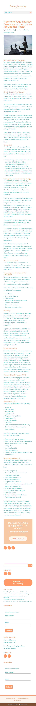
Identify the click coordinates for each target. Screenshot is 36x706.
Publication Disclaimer (22, 698)
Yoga (12, 32)
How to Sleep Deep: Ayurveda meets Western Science (17, 591)
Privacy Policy (17, 700)
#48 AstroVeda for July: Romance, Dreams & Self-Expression (18, 594)
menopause (7, 32)
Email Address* (9, 615)
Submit (9, 630)
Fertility (26, 30)
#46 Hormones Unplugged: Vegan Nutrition (14, 599)
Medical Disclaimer (10, 698)
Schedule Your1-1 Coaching (18, 582)
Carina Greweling (10, 30)
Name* (7, 622)
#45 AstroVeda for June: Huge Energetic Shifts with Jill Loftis (18, 601)
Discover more (18, 539)
